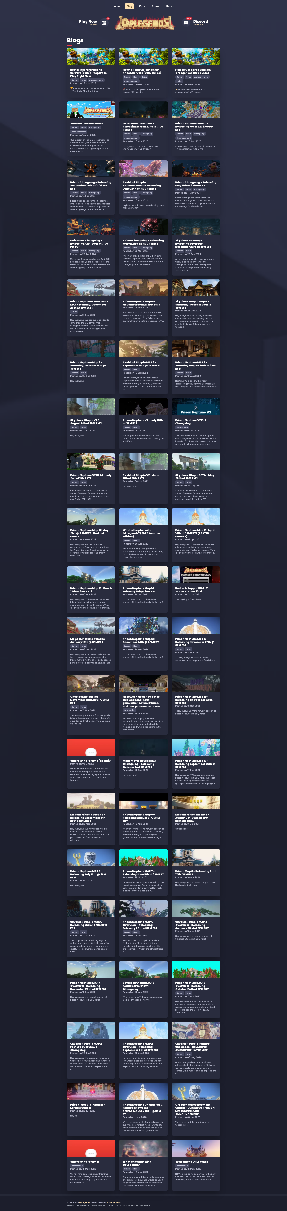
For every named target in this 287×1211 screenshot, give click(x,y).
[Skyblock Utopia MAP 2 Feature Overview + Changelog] (91, 1030)
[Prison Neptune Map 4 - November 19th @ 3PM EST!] (143, 287)
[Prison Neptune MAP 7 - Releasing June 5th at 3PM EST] (143, 857)
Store (155, 6)
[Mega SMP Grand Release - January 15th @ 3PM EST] (91, 625)
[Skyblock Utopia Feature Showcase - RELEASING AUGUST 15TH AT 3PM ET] (196, 1030)
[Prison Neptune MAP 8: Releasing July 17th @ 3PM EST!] (91, 857)
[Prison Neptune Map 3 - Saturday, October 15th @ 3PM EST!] (91, 348)
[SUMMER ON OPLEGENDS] (91, 109)
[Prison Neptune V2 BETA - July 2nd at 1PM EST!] (91, 461)
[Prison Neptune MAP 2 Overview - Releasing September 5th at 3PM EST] (143, 1030)
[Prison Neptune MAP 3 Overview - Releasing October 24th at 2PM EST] (196, 969)
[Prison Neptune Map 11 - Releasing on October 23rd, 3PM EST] (196, 683)
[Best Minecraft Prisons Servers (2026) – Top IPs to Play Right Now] (91, 56)
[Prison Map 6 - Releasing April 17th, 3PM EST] (196, 857)
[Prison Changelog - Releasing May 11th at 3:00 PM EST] (196, 168)
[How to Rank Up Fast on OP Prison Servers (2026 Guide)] (143, 56)
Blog (129, 6)
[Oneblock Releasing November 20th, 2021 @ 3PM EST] (91, 683)
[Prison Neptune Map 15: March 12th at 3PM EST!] (91, 574)
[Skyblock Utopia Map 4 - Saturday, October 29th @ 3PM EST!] (196, 287)
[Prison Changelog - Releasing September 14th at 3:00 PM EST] (91, 168)
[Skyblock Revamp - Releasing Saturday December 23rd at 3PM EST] (196, 227)
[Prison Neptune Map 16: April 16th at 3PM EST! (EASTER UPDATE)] (196, 516)
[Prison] (91, 1091)
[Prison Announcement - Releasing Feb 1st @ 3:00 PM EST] (196, 109)
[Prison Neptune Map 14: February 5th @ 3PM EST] (143, 574)
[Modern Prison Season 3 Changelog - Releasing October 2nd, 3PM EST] (143, 747)
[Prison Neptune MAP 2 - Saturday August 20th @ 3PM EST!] (196, 348)
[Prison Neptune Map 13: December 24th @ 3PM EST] (143, 625)
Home (116, 6)
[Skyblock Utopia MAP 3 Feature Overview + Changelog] (143, 969)
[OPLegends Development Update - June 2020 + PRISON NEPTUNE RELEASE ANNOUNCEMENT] (196, 1091)
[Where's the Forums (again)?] (91, 747)
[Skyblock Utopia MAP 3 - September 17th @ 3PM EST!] (143, 348)
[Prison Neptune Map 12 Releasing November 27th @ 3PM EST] (196, 625)
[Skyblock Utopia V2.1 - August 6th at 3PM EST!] (91, 406)
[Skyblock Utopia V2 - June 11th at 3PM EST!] (143, 461)
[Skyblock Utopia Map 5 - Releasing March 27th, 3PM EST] (91, 908)
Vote (142, 6)
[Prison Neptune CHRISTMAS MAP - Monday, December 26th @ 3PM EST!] (91, 287)
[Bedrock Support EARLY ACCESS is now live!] (196, 574)
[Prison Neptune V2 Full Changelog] (196, 406)
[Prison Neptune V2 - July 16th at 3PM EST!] (143, 406)
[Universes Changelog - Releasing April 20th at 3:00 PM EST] (91, 227)
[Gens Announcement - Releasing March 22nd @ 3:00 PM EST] (143, 109)
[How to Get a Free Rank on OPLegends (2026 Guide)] (196, 56)
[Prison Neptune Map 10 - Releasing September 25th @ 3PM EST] (196, 747)
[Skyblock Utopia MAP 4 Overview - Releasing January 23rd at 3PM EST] (196, 908)
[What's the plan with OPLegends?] (143, 1148)
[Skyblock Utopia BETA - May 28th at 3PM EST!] (196, 461)
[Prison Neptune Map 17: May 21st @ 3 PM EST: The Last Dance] (91, 516)
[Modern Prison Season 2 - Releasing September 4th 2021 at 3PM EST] (91, 801)
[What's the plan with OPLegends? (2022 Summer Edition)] (143, 516)
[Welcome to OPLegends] (196, 1148)
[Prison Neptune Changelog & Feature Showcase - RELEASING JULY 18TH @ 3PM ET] (143, 1091)
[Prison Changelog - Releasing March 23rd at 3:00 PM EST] (143, 227)
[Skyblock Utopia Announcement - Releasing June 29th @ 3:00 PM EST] (143, 168)
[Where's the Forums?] (91, 1148)
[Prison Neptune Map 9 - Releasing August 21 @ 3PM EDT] (143, 801)
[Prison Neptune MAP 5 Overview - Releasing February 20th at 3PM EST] (143, 908)
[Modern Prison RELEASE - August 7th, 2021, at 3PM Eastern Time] (196, 801)
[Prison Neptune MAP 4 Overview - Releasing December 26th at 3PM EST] (91, 969)
